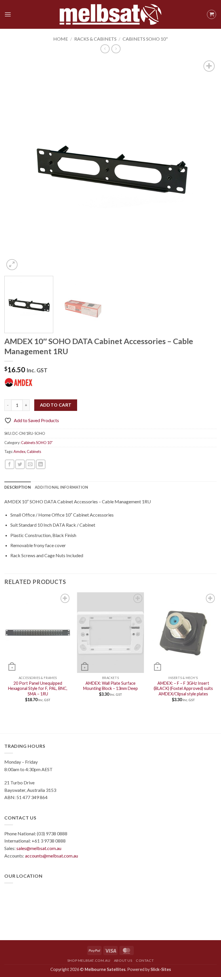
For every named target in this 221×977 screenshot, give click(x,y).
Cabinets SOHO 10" (145, 38)
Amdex (19, 451)
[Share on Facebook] (9, 464)
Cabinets (34, 451)
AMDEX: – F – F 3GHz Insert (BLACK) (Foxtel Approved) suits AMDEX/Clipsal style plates (183, 688)
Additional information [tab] (61, 487)
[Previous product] (115, 48)
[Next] (205, 165)
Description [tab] (17, 487)
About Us (123, 960)
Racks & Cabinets (95, 38)
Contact (145, 960)
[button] (7, 14)
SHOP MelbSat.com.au (88, 960)
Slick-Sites (160, 969)
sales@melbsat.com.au (38, 848)
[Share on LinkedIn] (40, 464)
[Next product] (104, 48)
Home (60, 38)
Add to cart (56, 404)
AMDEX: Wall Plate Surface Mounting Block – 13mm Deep (110, 686)
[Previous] (16, 165)
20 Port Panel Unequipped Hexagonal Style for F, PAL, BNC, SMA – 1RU (37, 688)
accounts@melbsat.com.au (51, 855)
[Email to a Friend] (30, 464)
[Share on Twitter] (20, 464)
